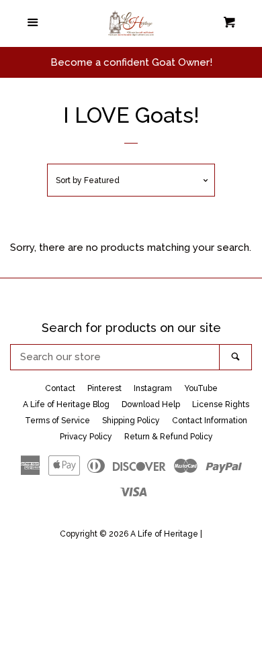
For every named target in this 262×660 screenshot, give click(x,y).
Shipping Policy (131, 420)
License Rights (220, 404)
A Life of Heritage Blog (66, 404)
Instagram (153, 388)
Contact (60, 388)
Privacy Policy (86, 436)
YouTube (201, 388)
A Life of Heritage (164, 534)
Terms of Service (57, 420)
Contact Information (209, 420)
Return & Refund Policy (168, 436)
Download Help (151, 404)
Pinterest (104, 388)
